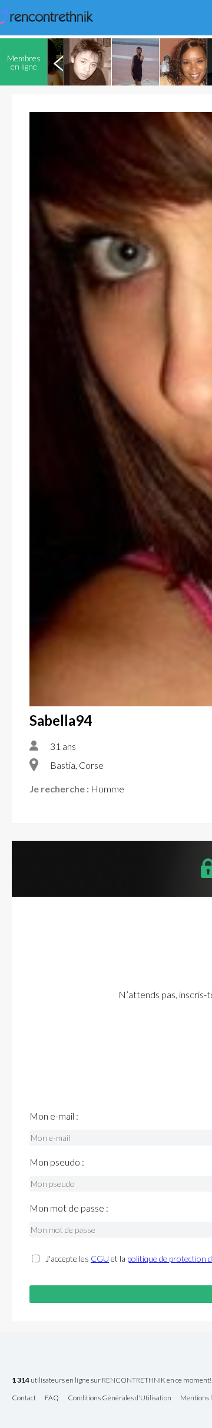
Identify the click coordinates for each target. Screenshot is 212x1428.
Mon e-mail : (53, 1116)
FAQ (52, 1398)
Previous (58, 61)
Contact (24, 1398)
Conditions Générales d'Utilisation (119, 1398)
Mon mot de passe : (68, 1208)
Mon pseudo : (56, 1162)
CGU (100, 1258)
